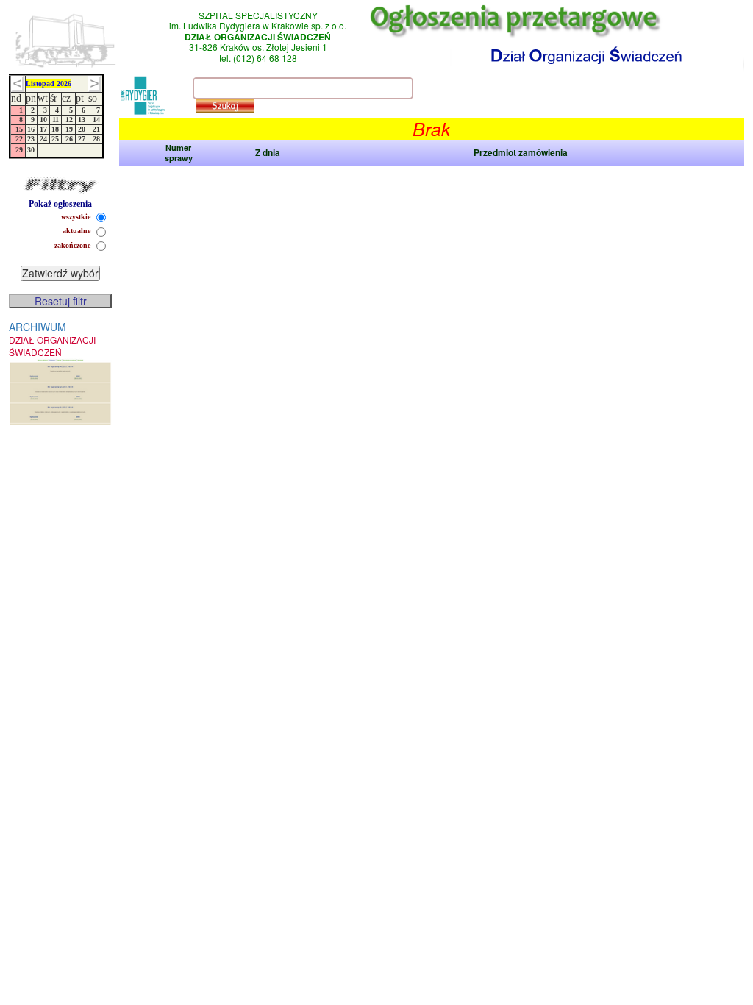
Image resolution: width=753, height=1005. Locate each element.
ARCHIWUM (52, 338)
